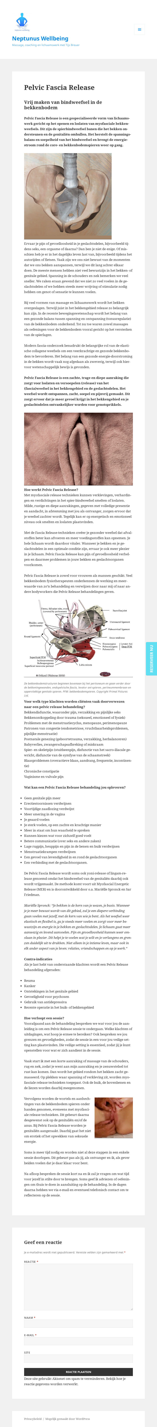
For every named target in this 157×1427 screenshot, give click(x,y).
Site (27, 1352)
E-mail (30, 1335)
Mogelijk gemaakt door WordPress (67, 1419)
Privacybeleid (33, 1419)
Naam (29, 1317)
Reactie (31, 1262)
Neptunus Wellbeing (40, 38)
